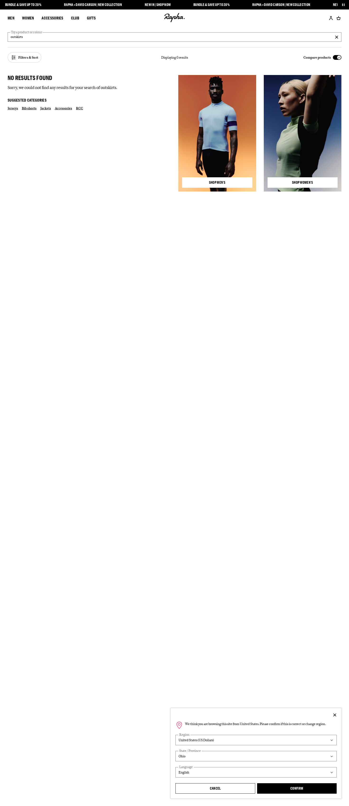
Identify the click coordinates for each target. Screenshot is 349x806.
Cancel (215, 788)
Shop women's (302, 182)
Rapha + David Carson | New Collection (93, 4)
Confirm (296, 788)
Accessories (63, 108)
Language (186, 767)
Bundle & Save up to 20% (23, 4)
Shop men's (217, 182)
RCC (79, 108)
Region (184, 734)
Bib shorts (29, 108)
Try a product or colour (26, 32)
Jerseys (13, 108)
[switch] (322, 57)
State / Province (190, 750)
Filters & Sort (28, 57)
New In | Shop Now (158, 4)
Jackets (45, 108)
